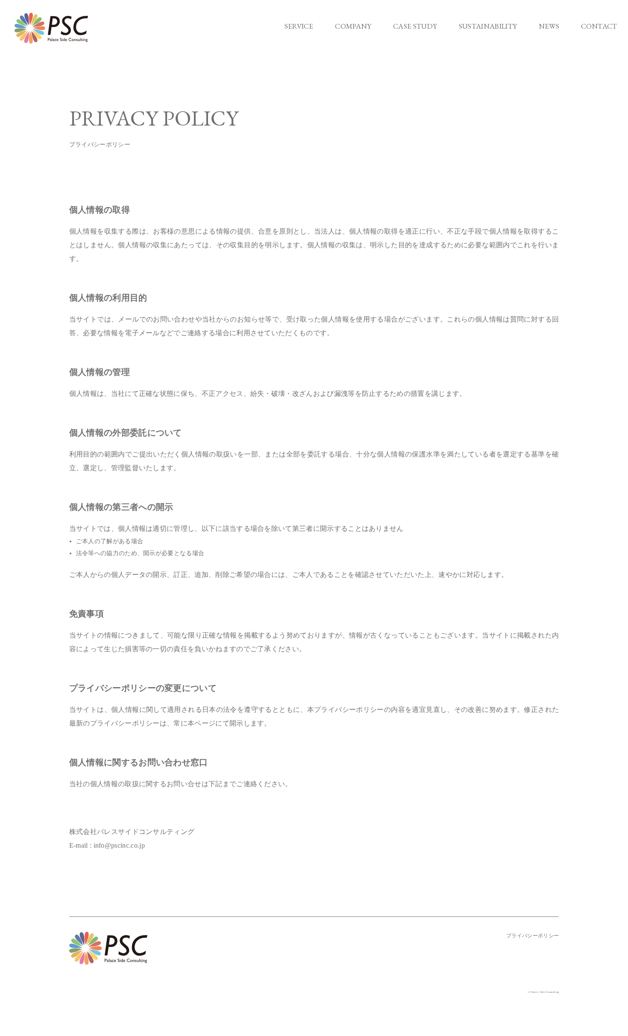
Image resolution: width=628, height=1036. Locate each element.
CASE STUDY (415, 26)
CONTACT (599, 26)
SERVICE (299, 26)
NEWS (549, 26)
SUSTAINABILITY (488, 26)
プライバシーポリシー (532, 936)
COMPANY (353, 26)
